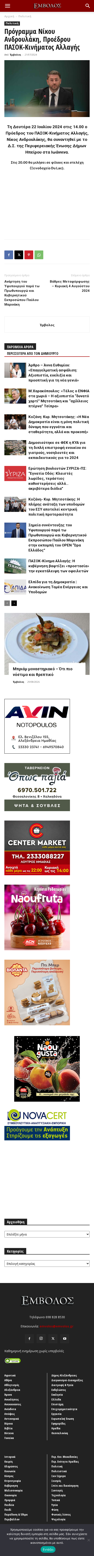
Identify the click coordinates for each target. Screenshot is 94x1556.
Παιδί (7, 1510)
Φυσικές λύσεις (61, 1514)
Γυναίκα (9, 1438)
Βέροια (8, 1423)
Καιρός (8, 1461)
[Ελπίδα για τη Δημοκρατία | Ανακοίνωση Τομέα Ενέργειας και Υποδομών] (15, 587)
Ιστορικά (10, 1457)
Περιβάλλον (11, 1519)
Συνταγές (57, 1490)
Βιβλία (8, 1428)
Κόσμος (9, 1476)
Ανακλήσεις (11, 1399)
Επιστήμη (57, 1404)
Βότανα (9, 1433)
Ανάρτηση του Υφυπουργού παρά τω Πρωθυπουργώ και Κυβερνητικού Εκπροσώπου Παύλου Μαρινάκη (22, 293)
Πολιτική (24, 16)
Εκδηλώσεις (58, 1390)
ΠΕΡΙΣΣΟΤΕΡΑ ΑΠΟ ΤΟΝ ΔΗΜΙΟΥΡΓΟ (32, 353)
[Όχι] (88, 1540)
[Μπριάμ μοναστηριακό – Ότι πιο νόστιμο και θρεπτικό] (47, 644)
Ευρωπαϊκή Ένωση (62, 1419)
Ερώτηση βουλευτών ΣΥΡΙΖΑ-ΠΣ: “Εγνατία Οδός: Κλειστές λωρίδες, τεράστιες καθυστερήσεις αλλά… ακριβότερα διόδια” (57, 478)
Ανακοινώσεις (12, 1404)
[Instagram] (41, 1338)
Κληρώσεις (11, 1466)
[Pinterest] (28, 254)
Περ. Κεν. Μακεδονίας (64, 1457)
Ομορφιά (9, 1500)
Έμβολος (15, 54)
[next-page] (14, 603)
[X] (18, 254)
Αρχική (9, 16)
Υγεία (54, 1505)
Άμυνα (8, 1395)
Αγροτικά (10, 1375)
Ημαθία (56, 1428)
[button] (7, 6)
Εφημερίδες (58, 1423)
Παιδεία (9, 1505)
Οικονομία (10, 1495)
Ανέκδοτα (10, 1409)
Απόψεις (9, 1414)
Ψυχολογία (58, 1519)
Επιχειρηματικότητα (64, 1409)
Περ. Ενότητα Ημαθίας (65, 1461)
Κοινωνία (10, 1471)
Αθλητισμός (11, 1385)
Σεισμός (56, 1481)
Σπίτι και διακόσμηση (64, 1486)
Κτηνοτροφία (12, 1481)
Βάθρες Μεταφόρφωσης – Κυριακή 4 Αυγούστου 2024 (70, 286)
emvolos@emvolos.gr (56, 1326)
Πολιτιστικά (59, 1471)
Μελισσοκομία (13, 1490)
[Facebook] (8, 254)
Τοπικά (55, 1500)
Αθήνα (8, 1380)
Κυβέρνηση (11, 1486)
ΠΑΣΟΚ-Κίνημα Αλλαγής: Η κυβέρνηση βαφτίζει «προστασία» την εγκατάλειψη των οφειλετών (58, 566)
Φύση (54, 1510)
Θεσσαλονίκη (59, 1433)
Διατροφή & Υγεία (62, 1385)
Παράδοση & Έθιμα (16, 1514)
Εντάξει (48, 1549)
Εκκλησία (57, 1395)
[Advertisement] (47, 204)
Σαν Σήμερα (58, 1476)
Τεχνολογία (58, 1495)
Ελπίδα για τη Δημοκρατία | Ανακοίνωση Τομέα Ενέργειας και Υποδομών (58, 587)
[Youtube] (64, 1338)
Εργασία (56, 1414)
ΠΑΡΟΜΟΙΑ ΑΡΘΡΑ (20, 347)
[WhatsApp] (39, 254)
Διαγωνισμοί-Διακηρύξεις (67, 1380)
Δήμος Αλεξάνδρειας (64, 1375)
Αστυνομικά (11, 1419)
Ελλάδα (56, 1399)
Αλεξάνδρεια (12, 1390)
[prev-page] (7, 603)
